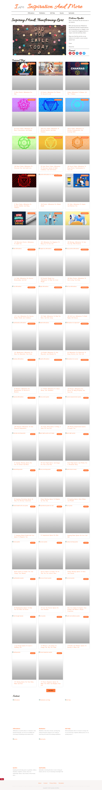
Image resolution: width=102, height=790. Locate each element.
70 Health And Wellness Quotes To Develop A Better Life (76, 646)
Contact (45, 783)
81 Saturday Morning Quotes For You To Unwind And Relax (23, 463)
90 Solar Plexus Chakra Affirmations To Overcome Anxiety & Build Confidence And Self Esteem (50, 167)
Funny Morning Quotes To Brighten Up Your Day (50, 499)
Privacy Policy (53, 783)
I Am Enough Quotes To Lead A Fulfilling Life (23, 646)
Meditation (42, 13)
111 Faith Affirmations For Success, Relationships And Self (23, 279)
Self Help (52, 13)
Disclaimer (61, 783)
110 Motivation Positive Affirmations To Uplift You (24, 242)
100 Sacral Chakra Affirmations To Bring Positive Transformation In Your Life (76, 167)
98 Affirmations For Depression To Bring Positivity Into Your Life (76, 353)
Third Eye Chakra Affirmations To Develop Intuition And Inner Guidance (50, 130)
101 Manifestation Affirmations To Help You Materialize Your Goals (23, 353)
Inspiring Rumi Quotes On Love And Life (77, 536)
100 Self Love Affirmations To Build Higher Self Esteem (77, 317)
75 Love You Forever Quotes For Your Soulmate (50, 608)
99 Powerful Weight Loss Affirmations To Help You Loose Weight (49, 279)
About (39, 783)
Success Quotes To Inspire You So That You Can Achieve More (50, 572)
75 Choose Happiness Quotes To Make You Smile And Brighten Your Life (51, 683)
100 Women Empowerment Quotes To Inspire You (76, 427)
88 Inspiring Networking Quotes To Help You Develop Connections (23, 499)
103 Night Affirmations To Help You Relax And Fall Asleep (51, 317)
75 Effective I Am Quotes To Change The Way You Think (49, 646)
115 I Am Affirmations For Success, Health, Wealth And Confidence (24, 317)
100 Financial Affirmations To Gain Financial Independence (23, 427)
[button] (50, 690)
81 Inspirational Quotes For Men (49, 535)
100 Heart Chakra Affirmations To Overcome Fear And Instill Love (23, 167)
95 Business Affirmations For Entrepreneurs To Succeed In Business (22, 390)
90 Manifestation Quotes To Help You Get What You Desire (23, 608)
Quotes (62, 13)
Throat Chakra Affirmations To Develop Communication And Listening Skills (75, 130)
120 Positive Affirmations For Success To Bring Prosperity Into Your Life (76, 390)
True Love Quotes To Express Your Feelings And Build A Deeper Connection (76, 609)
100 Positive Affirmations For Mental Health (51, 205)
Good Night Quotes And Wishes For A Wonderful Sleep (77, 463)
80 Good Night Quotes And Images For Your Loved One (50, 463)
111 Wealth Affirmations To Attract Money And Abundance (50, 389)
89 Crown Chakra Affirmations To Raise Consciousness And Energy (23, 129)
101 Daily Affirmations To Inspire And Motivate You (76, 205)
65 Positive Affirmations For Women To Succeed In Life (50, 93)
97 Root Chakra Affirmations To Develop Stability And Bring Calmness (22, 205)
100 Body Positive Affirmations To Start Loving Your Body (76, 279)
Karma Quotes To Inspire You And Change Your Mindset (23, 572)
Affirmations (31, 13)
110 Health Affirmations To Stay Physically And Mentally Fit (49, 353)
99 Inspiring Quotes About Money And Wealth (76, 499)
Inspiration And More (54, 6)
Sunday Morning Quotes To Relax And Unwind (76, 572)
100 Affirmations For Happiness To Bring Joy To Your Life (50, 242)
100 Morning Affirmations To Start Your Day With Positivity (76, 242)
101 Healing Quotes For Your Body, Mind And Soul (24, 682)
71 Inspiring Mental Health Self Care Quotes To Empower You (24, 536)
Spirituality (71, 13)
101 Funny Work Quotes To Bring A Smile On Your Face (51, 427)
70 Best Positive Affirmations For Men (23, 93)
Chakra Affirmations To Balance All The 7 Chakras (77, 93)
